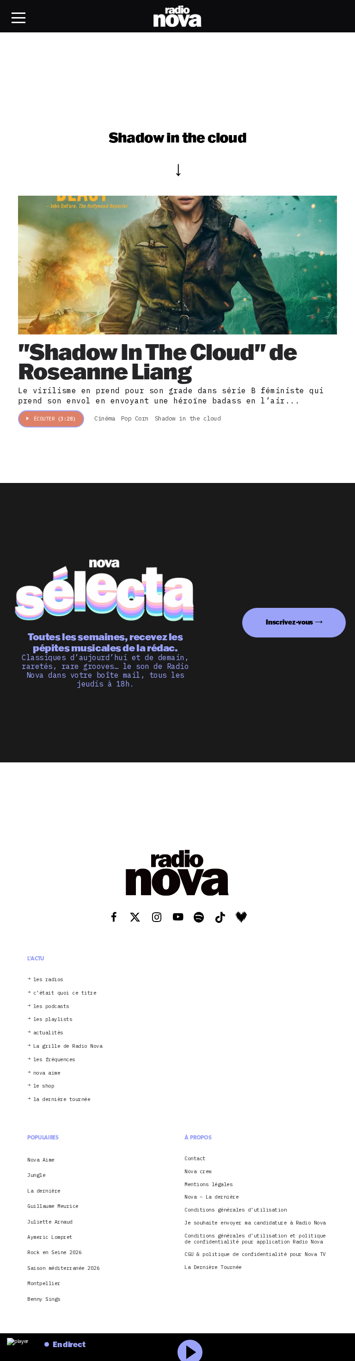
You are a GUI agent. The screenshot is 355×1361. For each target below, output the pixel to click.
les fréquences (54, 1060)
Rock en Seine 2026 (54, 1252)
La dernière (44, 1191)
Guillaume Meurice (53, 1206)
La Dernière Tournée (213, 1267)
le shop (44, 1086)
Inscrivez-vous (289, 622)
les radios (48, 980)
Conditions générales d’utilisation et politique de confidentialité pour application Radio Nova (255, 1239)
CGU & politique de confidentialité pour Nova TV (255, 1254)
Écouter (55, 418)
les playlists (53, 1019)
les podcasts (51, 1006)
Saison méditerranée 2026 (63, 1268)
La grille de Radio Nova (68, 1046)
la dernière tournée (62, 1099)
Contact (195, 1159)
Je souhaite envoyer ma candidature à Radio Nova (255, 1223)
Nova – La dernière (211, 1197)
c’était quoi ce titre (65, 993)
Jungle (36, 1175)
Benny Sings (44, 1299)
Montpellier (44, 1283)
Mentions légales (208, 1185)
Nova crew (198, 1172)
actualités (48, 1033)
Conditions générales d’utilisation (235, 1210)
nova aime (47, 1073)
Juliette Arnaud (50, 1222)
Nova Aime (41, 1160)
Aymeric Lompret (50, 1237)
